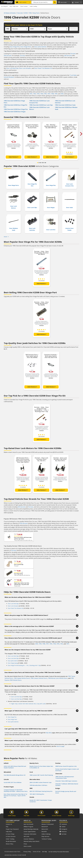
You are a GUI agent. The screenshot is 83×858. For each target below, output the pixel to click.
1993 (38, 94)
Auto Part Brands (28, 824)
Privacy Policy (27, 851)
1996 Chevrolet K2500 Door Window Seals (66, 108)
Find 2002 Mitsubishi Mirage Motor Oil (14, 775)
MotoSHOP (45, 826)
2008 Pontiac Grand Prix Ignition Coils (66, 766)
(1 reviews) (23, 487)
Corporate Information (30, 834)
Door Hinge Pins (15, 47)
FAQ (7, 826)
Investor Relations (29, 839)
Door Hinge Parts (25, 47)
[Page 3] (40, 162)
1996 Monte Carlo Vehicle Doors (58, 678)
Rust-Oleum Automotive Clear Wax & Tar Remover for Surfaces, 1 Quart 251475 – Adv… (15, 795)
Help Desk (9, 831)
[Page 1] (37, 162)
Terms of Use (36, 851)
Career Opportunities (30, 831)
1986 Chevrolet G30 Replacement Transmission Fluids (64, 777)
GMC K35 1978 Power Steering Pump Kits (41, 791)
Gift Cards (26, 836)
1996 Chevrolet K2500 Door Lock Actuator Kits (39, 102)
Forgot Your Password (12, 829)
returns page (60, 746)
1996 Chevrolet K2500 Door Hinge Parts (14, 102)
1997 (48, 94)
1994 (41, 94)
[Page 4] (42, 162)
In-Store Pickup (10, 834)
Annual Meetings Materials (31, 829)
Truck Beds (73, 75)
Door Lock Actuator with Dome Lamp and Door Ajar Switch (22, 538)
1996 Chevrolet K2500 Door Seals (65, 105)
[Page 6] (45, 162)
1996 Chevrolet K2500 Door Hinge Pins (16, 109)
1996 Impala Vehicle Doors (22, 678)
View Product (13, 157)
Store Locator (27, 846)
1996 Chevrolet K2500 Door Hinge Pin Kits (15, 106)
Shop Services (45, 836)
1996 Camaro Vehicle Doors (38, 678)
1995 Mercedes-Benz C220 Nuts (38, 785)
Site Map (44, 851)
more (5, 237)
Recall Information (11, 841)
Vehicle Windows (9, 77)
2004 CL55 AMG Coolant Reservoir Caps (40, 782)
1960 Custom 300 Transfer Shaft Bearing (41, 775)
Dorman (72, 53)
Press (25, 844)
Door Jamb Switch (12, 660)
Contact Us (9, 824)
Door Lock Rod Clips (12, 68)
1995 (45, 94)
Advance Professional (47, 824)
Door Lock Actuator (25, 68)
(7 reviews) (41, 487)
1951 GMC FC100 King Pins (37, 794)
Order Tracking (10, 839)
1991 (31, 94)
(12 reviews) (41, 280)
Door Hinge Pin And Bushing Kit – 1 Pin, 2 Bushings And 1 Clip (24, 665)
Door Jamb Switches (40, 47)
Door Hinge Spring (18, 573)
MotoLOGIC (45, 829)
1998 (52, 94)
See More (13, 148)
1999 (55, 94)
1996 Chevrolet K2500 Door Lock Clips (41, 105)
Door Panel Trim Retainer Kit (43, 68)
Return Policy (9, 844)
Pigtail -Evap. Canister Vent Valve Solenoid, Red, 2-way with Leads (21, 583)
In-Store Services (10, 836)
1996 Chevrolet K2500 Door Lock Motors (39, 108)
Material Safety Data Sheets (31, 841)
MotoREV (44, 831)
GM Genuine (7, 55)
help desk (49, 733)
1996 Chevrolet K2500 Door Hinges (15, 112)
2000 (62, 94)
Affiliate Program (28, 826)
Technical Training (46, 839)
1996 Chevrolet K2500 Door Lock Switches (65, 102)
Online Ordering (46, 834)
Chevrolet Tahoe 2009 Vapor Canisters (66, 781)
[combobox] (44, 2)
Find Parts (73, 29)
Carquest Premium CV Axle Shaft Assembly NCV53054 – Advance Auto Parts (15, 790)
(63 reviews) (69, 154)
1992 (34, 94)
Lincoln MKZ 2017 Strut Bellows (12, 782)
